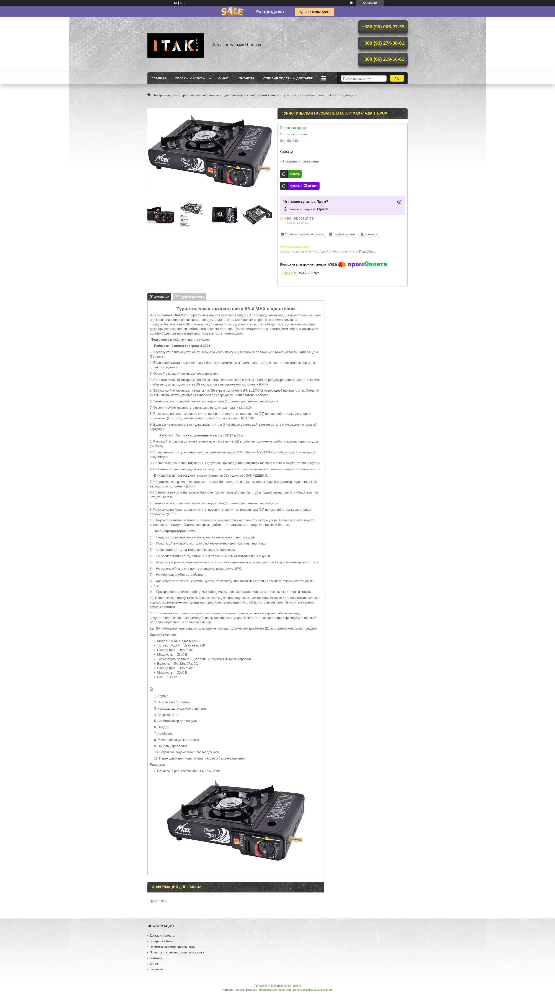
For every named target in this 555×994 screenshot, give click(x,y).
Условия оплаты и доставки (288, 78)
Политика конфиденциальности (172, 946)
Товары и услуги (190, 78)
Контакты (245, 78)
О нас (223, 78)
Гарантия (156, 969)
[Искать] (397, 78)
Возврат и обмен (161, 941)
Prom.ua (297, 985)
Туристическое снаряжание (199, 95)
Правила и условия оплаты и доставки (177, 952)
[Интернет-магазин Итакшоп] (175, 44)
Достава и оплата (162, 935)
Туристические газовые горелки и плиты (250, 95)
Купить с (295, 186)
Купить (294, 174)
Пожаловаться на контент (275, 989)
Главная (159, 78)
